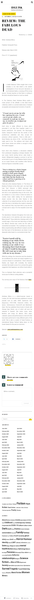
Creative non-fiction (7, 504)
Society (5, 565)
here (30, 279)
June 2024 (4, 428)
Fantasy (26, 533)
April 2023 (4, 442)
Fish (8, 536)
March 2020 (20, 491)
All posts (8, 365)
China (14, 522)
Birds (30, 520)
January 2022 (20, 461)
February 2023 (5, 445)
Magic (8, 546)
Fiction (21, 503)
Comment (26, 403)
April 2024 (19, 428)
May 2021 (19, 472)
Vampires (4, 572)
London (28, 542)
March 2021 (20, 475)
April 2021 (4, 475)
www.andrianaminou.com (15, 329)
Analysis (13, 520)
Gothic (7, 539)
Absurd (5, 335)
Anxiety (17, 520)
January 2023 (20, 445)
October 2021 (5, 467)
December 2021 (6, 464)
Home (15, 539)
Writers (4, 576)
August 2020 (5, 486)
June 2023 (4, 439)
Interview (18, 507)
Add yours (10, 380)
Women (26, 572)
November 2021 (21, 464)
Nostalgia (4, 552)
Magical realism (15, 546)
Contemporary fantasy (23, 523)
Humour (28, 539)
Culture (20, 525)
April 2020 (4, 491)
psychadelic (8, 555)
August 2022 (5, 453)
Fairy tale (13, 532)
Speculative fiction (19, 565)
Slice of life (15, 562)
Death (9, 529)
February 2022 (5, 461)
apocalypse (24, 520)
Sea (9, 562)
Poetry (13, 510)
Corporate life (6, 525)
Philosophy (18, 552)
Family (19, 532)
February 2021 (5, 478)
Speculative (11, 565)
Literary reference (21, 542)
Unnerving (26, 569)
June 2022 (4, 456)
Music (16, 549)
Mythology (21, 549)
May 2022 (19, 456)
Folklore (11, 536)
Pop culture (24, 552)
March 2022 (20, 458)
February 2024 (5, 431)
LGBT (14, 542)
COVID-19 (14, 525)
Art (28, 520)
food (15, 536)
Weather (8, 572)
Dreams (22, 529)
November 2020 (21, 480)
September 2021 (21, 467)
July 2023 (19, 436)
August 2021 (5, 469)
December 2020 (6, 480)
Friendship (20, 536)
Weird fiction (16, 572)
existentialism (6, 533)
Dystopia (27, 529)
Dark (4, 528)
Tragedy (14, 568)
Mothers (11, 549)
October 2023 (5, 434)
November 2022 (21, 447)
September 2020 (21, 483)
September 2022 (21, 450)
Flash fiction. (12, 507)
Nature (28, 549)
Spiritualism (27, 565)
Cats (3, 522)
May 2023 (19, 439)
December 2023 (21, 431)
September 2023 (21, 434)
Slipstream (23, 562)
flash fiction (6, 14)
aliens (8, 520)
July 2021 (19, 469)
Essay (14, 504)
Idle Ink (16, 7)
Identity (5, 542)
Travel (20, 569)
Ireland (9, 542)
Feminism (4, 536)
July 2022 (19, 453)
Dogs (13, 529)
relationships (8, 558)
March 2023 (20, 442)
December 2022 (6, 447)
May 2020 (19, 489)
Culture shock (27, 525)
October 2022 (5, 450)
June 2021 (4, 472)
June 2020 (4, 489)
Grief (11, 539)
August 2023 (5, 436)
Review (13, 14)
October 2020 (5, 483)
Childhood (8, 523)
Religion (17, 558)
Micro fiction (24, 507)
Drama (17, 529)
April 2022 (4, 458)
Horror (19, 539)
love (4, 545)
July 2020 (19, 486)
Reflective (15, 555)
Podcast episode (6, 510)
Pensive (11, 552)
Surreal (6, 568)
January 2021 (20, 478)
